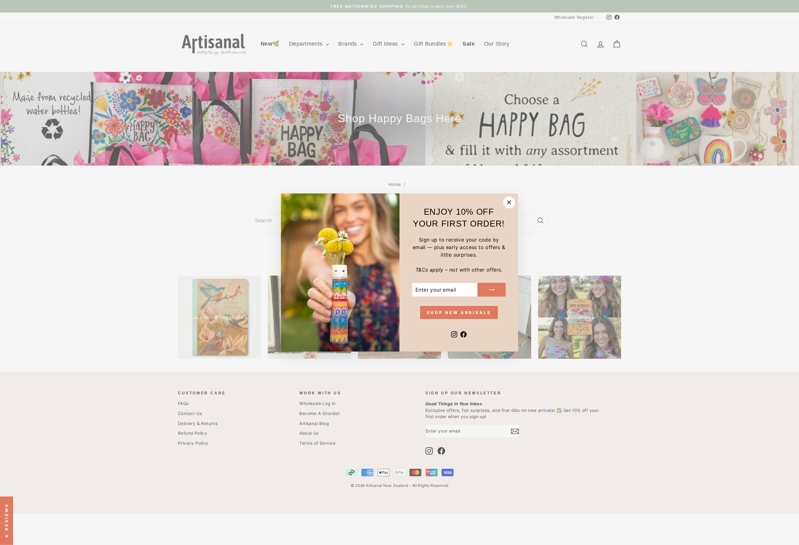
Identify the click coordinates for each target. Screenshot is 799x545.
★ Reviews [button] (6, 520)
